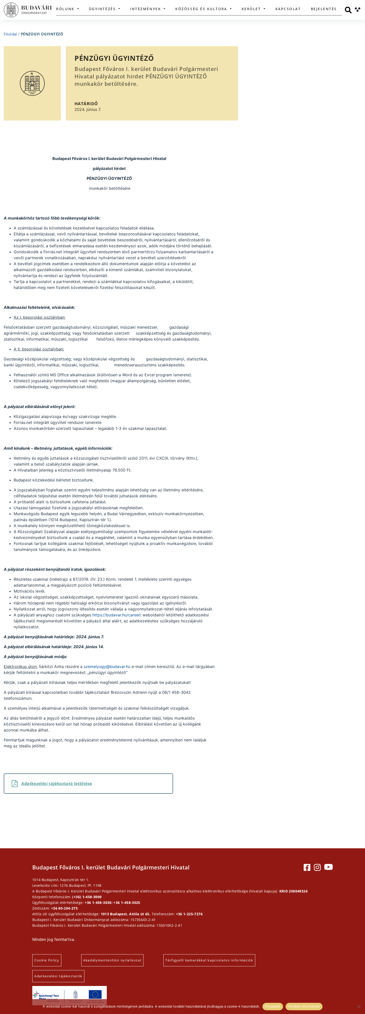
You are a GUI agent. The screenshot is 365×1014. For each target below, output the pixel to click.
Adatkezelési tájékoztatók (58, 976)
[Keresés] (348, 10)
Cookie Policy (46, 960)
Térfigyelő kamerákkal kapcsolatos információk (209, 960)
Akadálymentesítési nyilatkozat (112, 960)
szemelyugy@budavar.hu (107, 666)
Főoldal (10, 34)
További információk (304, 1006)
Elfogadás (273, 1006)
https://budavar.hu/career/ (116, 614)
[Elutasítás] (358, 1006)
